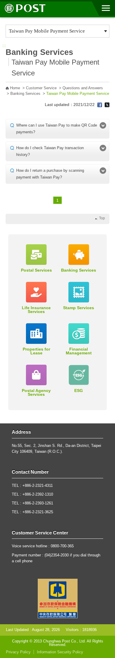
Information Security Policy (60, 652)
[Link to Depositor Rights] (58, 598)
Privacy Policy (18, 652)
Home (15, 88)
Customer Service (41, 88)
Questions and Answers (83, 88)
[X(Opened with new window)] (107, 104)
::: (4, 45)
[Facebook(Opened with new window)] (99, 104)
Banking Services (25, 94)
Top (102, 218)
